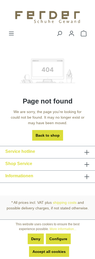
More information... (63, 229)
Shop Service (18, 163)
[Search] (59, 33)
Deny (35, 239)
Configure (58, 239)
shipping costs (65, 202)
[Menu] (11, 33)
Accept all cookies (49, 251)
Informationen (19, 176)
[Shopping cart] (84, 33)
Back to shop (48, 135)
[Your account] (71, 33)
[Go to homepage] (47, 15)
